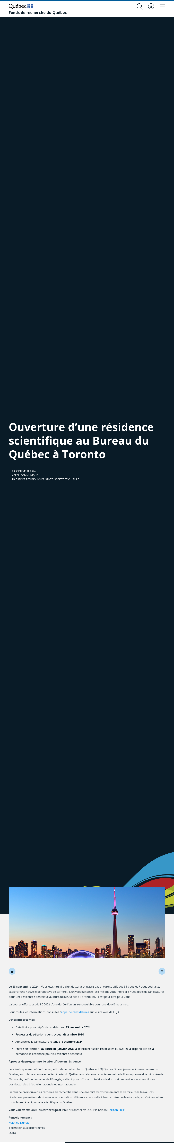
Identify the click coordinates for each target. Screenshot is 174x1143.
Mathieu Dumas (19, 1122)
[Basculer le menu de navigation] (162, 6)
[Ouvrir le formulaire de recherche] (140, 6)
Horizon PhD (115, 1110)
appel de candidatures (75, 1012)
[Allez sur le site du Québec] (21, 6)
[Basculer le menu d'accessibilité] (151, 6)
